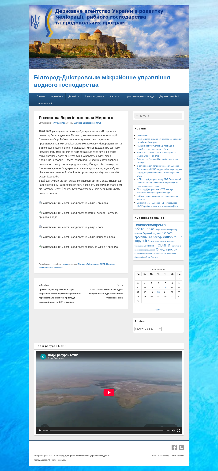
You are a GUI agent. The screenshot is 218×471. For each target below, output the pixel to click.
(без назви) (142, 135)
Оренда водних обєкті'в (144, 253)
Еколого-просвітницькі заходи (154, 235)
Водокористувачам (94, 96)
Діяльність (73, 96)
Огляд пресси (166, 249)
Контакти (114, 96)
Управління (57, 96)
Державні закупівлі (169, 96)
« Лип (157, 309)
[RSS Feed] (181, 447)
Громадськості (44, 102)
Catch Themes (177, 455)
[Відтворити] (39, 430)
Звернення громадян (159, 241)
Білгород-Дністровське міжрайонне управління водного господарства (102, 80)
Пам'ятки (158, 253)
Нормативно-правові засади (139, 96)
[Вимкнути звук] (173, 430)
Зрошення (149, 245)
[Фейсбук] (174, 447)
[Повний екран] (178, 430)
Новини (65, 264)
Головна (41, 96)
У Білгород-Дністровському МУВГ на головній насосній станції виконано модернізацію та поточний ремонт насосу (159, 182)
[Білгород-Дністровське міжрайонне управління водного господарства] (109, 67)
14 (165, 287)
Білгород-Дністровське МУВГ (87, 122)
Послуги (154, 257)
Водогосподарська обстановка (150, 226)
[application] (109, 392)
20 (158, 292)
